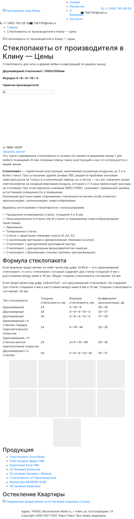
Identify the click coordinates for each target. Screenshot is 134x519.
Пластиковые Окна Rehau (27, 456)
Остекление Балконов (25, 469)
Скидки (75, 2)
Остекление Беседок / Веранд (30, 473)
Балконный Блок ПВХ (24, 465)
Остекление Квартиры (25, 486)
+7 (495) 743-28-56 (117, 8)
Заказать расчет (14, 151)
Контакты (76, 19)
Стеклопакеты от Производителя (33, 477)
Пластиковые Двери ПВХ (27, 461)
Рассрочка (77, 6)
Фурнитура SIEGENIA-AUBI (28, 482)
